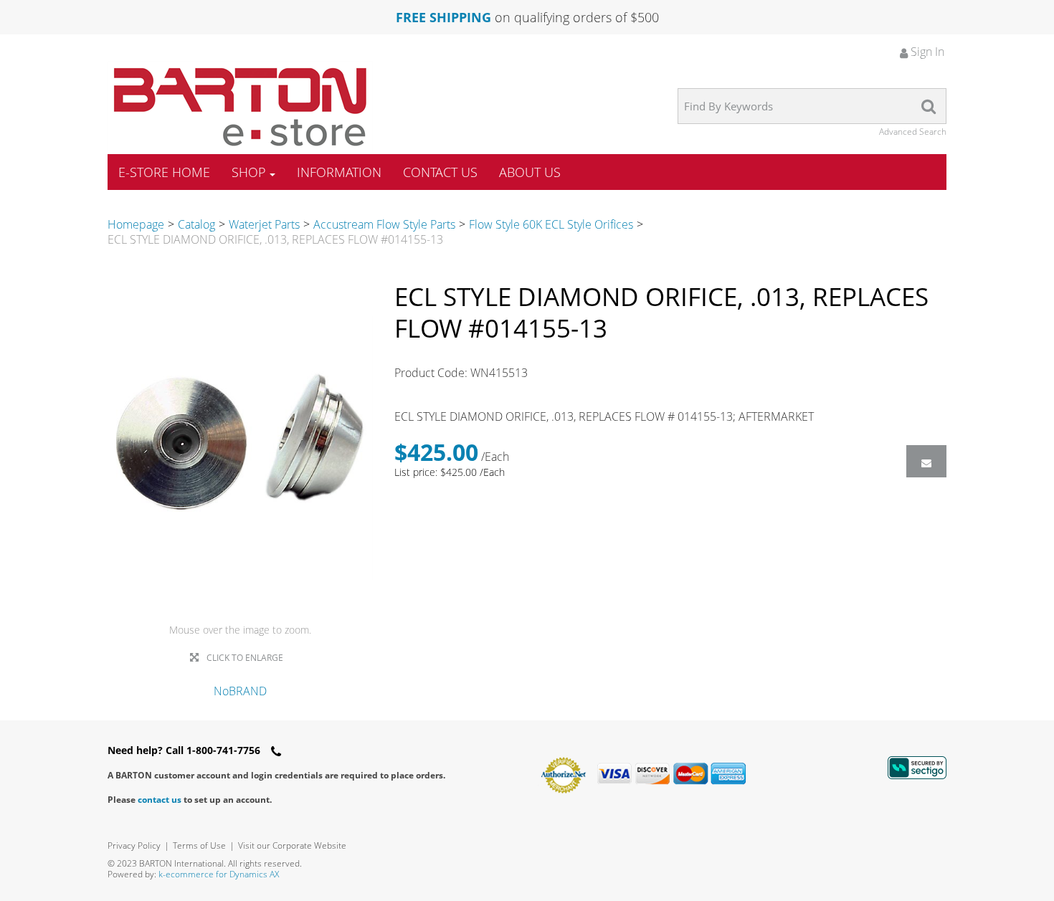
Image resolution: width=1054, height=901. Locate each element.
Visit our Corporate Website (292, 845)
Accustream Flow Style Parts (384, 224)
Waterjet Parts (264, 224)
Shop (249, 172)
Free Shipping (443, 17)
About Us (530, 172)
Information (339, 172)
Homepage (136, 224)
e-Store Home (164, 172)
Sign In (926, 51)
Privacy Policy (134, 845)
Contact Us (440, 172)
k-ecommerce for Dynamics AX (218, 874)
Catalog (196, 224)
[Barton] (240, 107)
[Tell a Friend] (926, 461)
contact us (159, 799)
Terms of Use (199, 845)
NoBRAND (240, 691)
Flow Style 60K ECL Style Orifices (551, 224)
